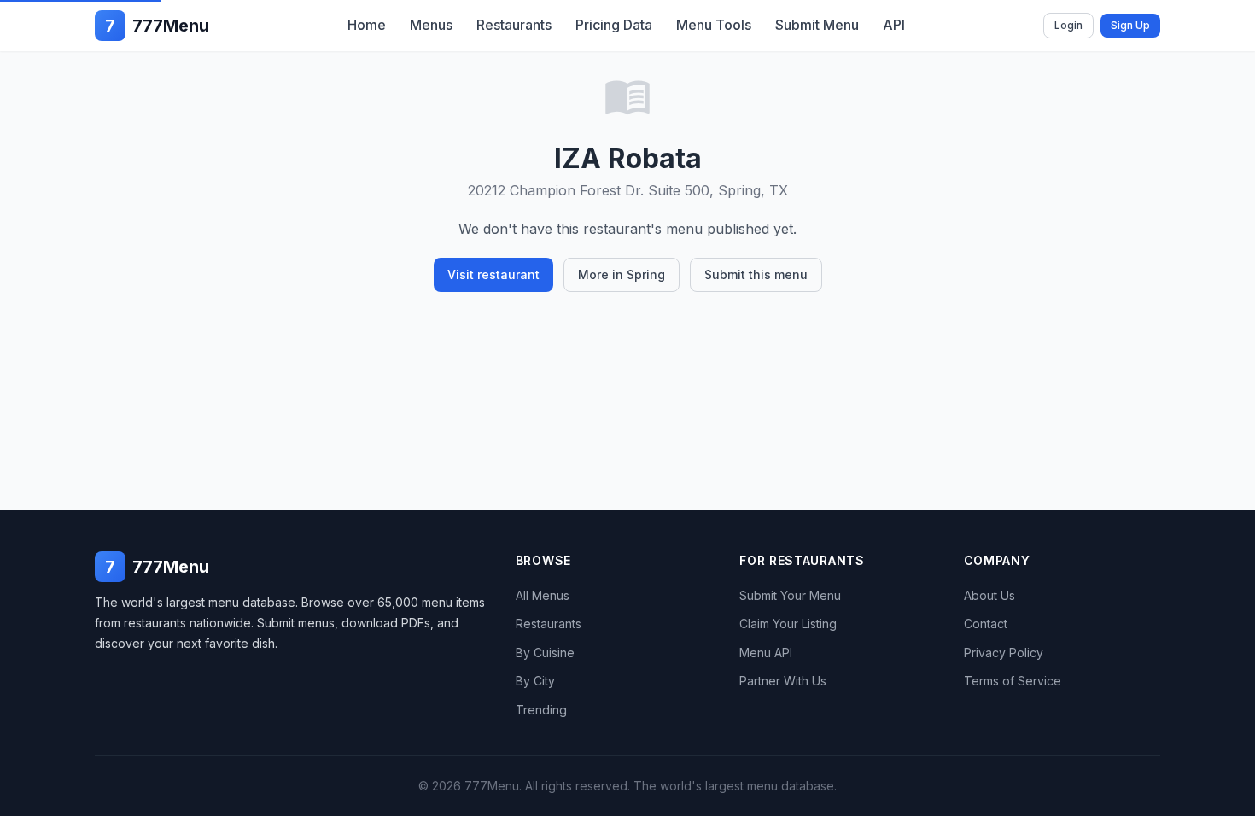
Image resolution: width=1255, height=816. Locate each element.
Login (1068, 25)
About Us (989, 595)
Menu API (765, 652)
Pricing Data (613, 24)
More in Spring (621, 274)
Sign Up (1130, 25)
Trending (541, 709)
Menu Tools (713, 24)
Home (366, 24)
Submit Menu (817, 24)
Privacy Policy (1003, 652)
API (894, 24)
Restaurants (514, 24)
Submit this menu (756, 274)
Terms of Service (1012, 680)
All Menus (542, 595)
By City (535, 680)
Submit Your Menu (790, 595)
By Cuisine (545, 652)
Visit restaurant (493, 274)
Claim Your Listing (788, 623)
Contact (985, 623)
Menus (431, 24)
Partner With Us (782, 680)
